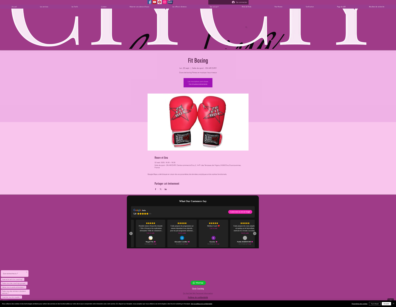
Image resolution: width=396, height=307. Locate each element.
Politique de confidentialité (198, 297)
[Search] (246, 27)
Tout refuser (375, 304)
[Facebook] (149, 2)
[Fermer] (393, 303)
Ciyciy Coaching (198, 288)
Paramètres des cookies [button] (359, 304)
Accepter (386, 304)
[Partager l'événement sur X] (161, 189)
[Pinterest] (160, 2)
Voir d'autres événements (198, 84)
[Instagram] (165, 2)
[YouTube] (155, 2)
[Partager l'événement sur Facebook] (156, 189)
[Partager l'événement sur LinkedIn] (166, 189)
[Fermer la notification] (26, 272)
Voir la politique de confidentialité (201, 304)
